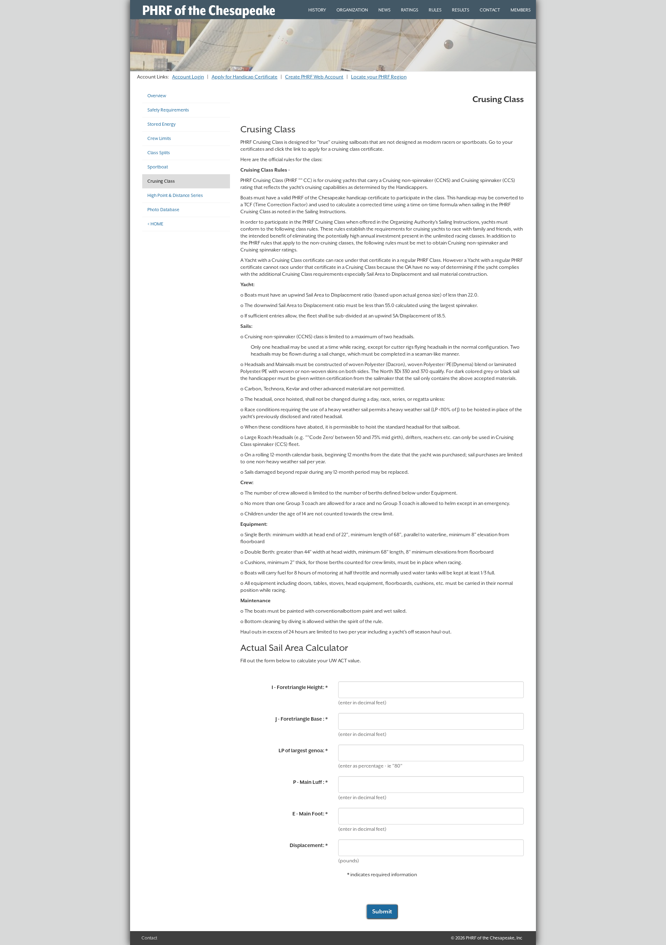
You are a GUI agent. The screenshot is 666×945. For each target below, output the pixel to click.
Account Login (188, 77)
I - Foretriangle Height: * (300, 687)
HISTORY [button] (317, 10)
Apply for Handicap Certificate (245, 77)
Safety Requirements (168, 110)
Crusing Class (161, 181)
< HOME (155, 223)
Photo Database (163, 209)
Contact (149, 937)
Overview (156, 95)
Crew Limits (159, 138)
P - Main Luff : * (310, 782)
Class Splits (158, 152)
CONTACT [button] (490, 10)
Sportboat (157, 166)
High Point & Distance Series (175, 195)
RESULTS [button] (460, 10)
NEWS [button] (384, 10)
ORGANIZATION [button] (352, 10)
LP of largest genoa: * (303, 750)
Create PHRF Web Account (314, 77)
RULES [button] (435, 10)
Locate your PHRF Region (379, 77)
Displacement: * (309, 845)
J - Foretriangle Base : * (301, 719)
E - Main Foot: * (310, 813)
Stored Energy (161, 124)
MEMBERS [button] (521, 10)
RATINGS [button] (409, 10)
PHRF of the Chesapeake (208, 10)
